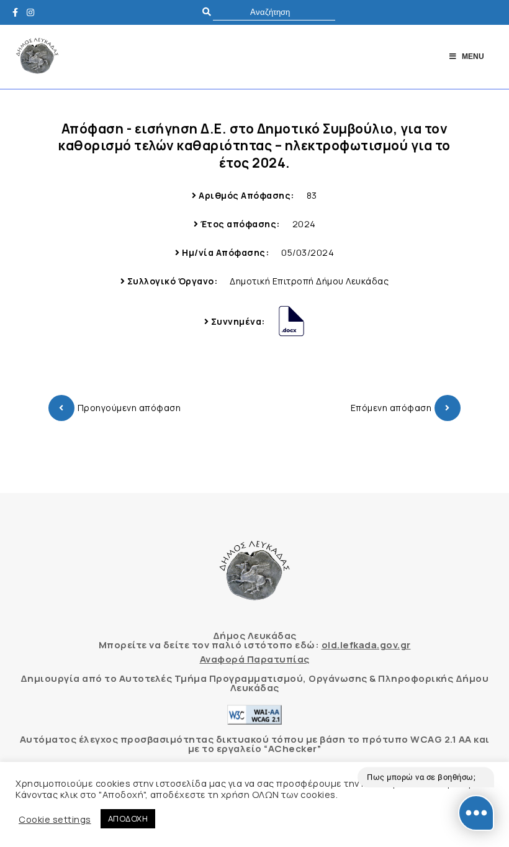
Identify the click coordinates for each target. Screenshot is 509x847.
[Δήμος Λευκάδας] (18, 12)
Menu (473, 56)
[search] (274, 12)
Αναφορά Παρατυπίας (255, 659)
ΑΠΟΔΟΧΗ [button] (128, 818)
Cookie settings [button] (55, 819)
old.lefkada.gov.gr (366, 644)
